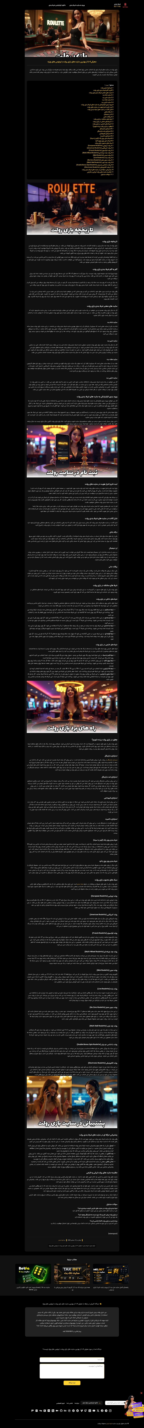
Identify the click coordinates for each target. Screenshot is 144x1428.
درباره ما (77, 1403)
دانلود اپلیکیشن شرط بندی (57, 5)
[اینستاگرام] (110, 1411)
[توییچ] (86, 1411)
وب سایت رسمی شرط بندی (115, 1403)
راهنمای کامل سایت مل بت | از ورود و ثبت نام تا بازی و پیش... (110, 1288)
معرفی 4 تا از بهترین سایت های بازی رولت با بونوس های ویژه (72, 61)
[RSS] (53, 1411)
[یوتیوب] (94, 1411)
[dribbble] (69, 1411)
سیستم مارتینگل (112, 760)
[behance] (65, 1411)
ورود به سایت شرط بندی (77, 5)
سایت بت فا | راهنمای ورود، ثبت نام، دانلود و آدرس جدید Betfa (33, 1288)
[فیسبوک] (102, 1411)
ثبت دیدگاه (72, 1383)
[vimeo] (81, 1411)
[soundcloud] (49, 1411)
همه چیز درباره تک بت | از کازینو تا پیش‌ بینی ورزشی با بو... (72, 1288)
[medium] (57, 1411)
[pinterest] (73, 1411)
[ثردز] (90, 1411)
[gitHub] (61, 1411)
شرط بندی (117, 4)
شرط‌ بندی (80, 884)
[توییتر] (98, 1411)
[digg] (40, 1411)
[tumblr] (45, 1411)
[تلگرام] (106, 1411)
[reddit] (77, 1411)
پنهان (107, 85)
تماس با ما (70, 1403)
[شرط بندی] (125, 5)
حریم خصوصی (60, 1403)
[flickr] (36, 1411)
